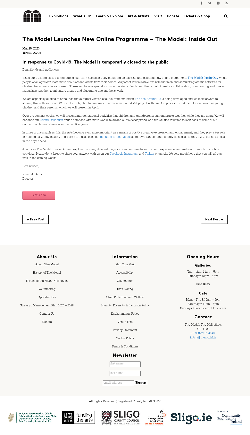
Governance (125, 281)
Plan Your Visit (125, 265)
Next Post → (214, 219)
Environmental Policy (125, 314)
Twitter (149, 154)
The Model (33, 53)
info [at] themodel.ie (203, 338)
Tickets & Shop (197, 16)
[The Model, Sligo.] (32, 16)
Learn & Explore (109, 16)
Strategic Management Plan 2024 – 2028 (47, 306)
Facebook (116, 154)
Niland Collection (51, 120)
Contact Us (46, 314)
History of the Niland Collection (47, 281)
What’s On (82, 16)
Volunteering (46, 289)
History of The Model (47, 273)
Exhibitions (59, 16)
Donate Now (38, 195)
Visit (158, 16)
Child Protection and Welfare (125, 297)
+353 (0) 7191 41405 (203, 333)
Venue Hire (125, 322)
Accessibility (125, 273)
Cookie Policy (125, 338)
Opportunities (47, 297)
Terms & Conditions (125, 347)
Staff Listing (125, 289)
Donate (173, 16)
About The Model (47, 265)
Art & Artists (139, 16)
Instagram (131, 154)
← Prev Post (36, 219)
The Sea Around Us (148, 99)
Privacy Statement (125, 330)
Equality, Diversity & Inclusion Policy (125, 306)
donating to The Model (115, 137)
